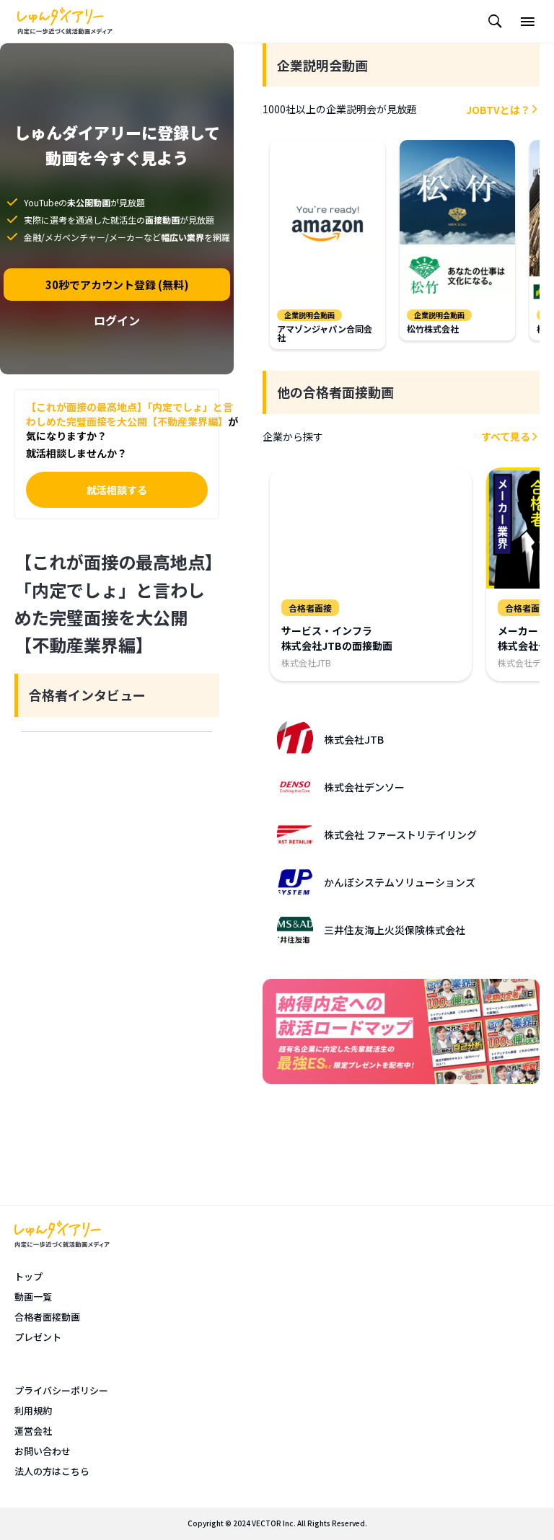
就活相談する (117, 490)
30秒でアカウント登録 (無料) (117, 284)
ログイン (117, 320)
